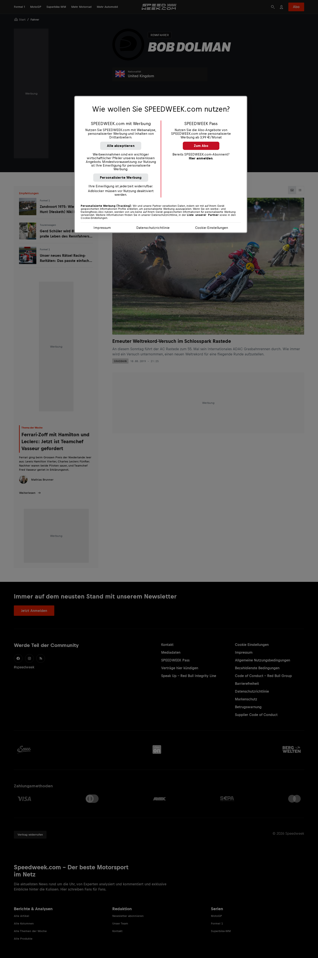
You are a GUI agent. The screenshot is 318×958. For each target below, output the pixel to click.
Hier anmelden (201, 158)
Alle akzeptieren (121, 146)
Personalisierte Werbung (121, 177)
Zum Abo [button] (201, 146)
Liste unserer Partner (203, 215)
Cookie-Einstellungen (211, 227)
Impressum (102, 227)
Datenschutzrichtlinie (153, 227)
